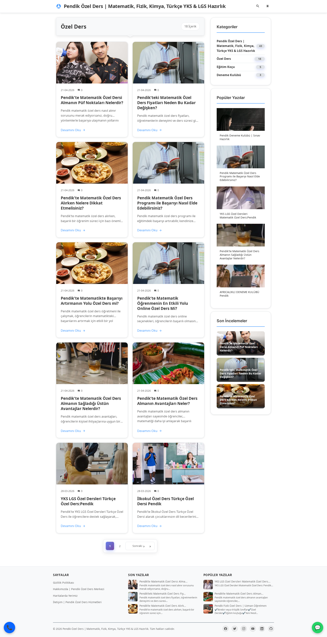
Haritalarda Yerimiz (65, 595)
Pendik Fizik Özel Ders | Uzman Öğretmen (240, 605)
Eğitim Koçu (226, 67)
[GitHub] (271, 629)
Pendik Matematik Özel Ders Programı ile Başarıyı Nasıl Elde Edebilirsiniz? (167, 203)
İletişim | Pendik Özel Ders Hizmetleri (77, 602)
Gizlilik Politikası (63, 582)
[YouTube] (253, 629)
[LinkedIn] (262, 629)
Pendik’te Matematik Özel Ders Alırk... (162, 605)
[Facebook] (226, 629)
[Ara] (257, 6)
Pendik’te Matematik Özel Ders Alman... (239, 593)
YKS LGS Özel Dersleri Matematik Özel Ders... (242, 581)
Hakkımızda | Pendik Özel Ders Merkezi (78, 589)
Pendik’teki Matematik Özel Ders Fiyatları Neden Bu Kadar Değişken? (166, 102)
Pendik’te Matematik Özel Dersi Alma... (163, 581)
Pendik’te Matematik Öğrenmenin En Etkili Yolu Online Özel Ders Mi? (162, 303)
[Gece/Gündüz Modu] (267, 6)
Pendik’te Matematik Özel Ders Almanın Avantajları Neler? (167, 401)
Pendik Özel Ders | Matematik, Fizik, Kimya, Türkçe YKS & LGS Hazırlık (236, 46)
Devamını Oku (71, 130)
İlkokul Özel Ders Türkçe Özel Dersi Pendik (165, 501)
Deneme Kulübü (229, 75)
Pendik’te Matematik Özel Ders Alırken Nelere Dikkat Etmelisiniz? (91, 203)
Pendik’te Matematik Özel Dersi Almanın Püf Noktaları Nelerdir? (92, 100)
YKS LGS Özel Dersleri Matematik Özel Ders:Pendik (238, 215)
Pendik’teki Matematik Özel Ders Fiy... (162, 593)
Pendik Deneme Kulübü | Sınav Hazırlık (240, 137)
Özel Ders (224, 59)
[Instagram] (244, 629)
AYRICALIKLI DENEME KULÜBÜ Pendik (239, 293)
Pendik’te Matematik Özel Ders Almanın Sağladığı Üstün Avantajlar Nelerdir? (91, 403)
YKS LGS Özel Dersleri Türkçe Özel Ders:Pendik (88, 501)
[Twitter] (235, 629)
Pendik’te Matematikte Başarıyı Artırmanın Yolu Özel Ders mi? (91, 300)
